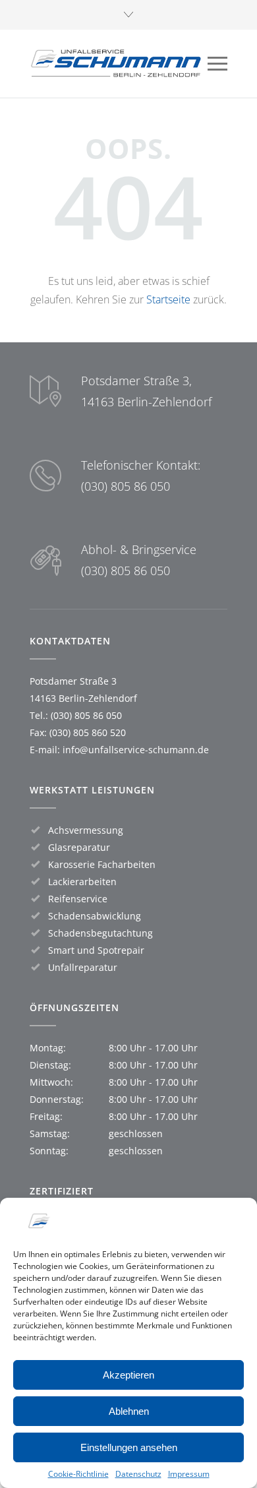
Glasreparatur (79, 847)
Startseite (168, 299)
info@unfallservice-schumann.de (136, 749)
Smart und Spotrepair (96, 950)
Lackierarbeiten (82, 881)
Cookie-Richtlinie (78, 1473)
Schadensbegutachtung (100, 933)
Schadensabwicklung (94, 916)
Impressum (189, 1473)
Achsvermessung (85, 830)
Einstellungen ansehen (128, 1447)
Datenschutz (138, 1473)
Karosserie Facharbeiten (102, 864)
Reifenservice (77, 898)
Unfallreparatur (82, 967)
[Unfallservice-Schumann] (119, 63)
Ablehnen (129, 1411)
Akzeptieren (128, 1374)
